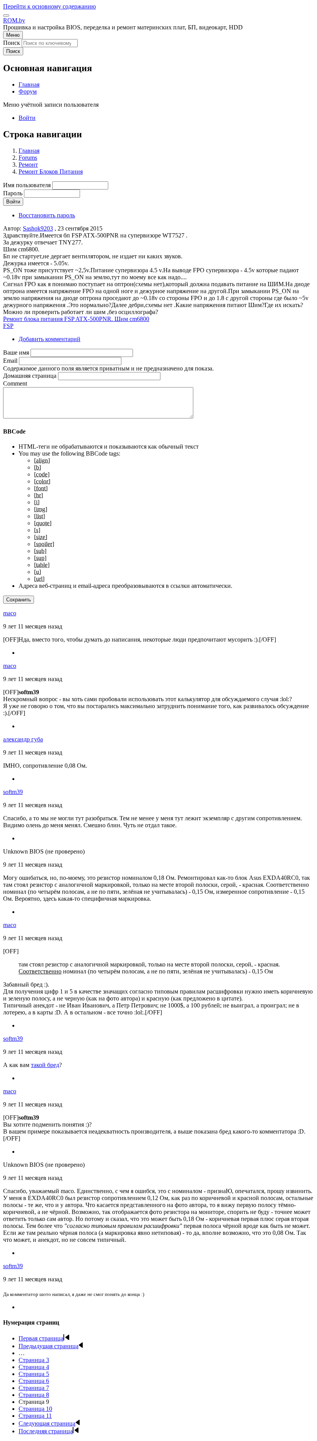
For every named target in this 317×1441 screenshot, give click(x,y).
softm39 (13, 792)
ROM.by (14, 20)
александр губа (23, 739)
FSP (8, 326)
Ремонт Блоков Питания (51, 171)
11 (35, 1415)
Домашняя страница (29, 375)
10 (35, 1408)
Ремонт (28, 164)
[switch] (6, 15)
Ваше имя (16, 352)
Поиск (11, 42)
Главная (29, 150)
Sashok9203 (38, 228)
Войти (27, 117)
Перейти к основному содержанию (49, 6)
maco (9, 613)
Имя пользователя (27, 185)
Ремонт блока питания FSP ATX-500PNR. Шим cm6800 (76, 319)
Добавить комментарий (49, 339)
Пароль (12, 193)
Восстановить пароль (47, 215)
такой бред (45, 1065)
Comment (15, 383)
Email (10, 360)
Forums (28, 157)
